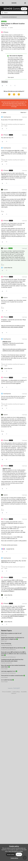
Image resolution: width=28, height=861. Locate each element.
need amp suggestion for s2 (8, 671)
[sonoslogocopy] (14, 3)
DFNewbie (5, 32)
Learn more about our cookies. (15, 851)
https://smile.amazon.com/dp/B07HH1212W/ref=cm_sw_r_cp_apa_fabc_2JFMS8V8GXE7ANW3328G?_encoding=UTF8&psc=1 (14, 589)
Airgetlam (5, 189)
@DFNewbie (4, 560)
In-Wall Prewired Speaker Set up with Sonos (12, 647)
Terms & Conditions (6, 691)
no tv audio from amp (6, 680)
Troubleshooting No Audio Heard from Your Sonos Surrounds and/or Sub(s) (12, 660)
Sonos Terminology (6, 643)
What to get (4, 635)
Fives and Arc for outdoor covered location (12, 675)
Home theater (4, 668)
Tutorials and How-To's (6, 645)
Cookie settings (16, 691)
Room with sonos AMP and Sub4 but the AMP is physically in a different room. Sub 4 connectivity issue (13, 653)
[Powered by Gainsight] (14, 689)
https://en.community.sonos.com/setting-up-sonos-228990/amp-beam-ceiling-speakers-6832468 (13, 326)
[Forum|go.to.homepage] (11, 9)
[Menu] (2, 3)
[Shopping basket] (25, 3)
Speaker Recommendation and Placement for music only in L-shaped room (12, 638)
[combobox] (14, 12)
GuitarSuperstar (7, 117)
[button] (2, 9)
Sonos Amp (4, 82)
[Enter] (2, 12)
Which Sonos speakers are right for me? (11, 633)
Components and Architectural (9, 17)
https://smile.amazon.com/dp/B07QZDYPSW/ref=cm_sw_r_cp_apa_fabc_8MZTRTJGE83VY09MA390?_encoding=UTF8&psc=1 (14, 616)
